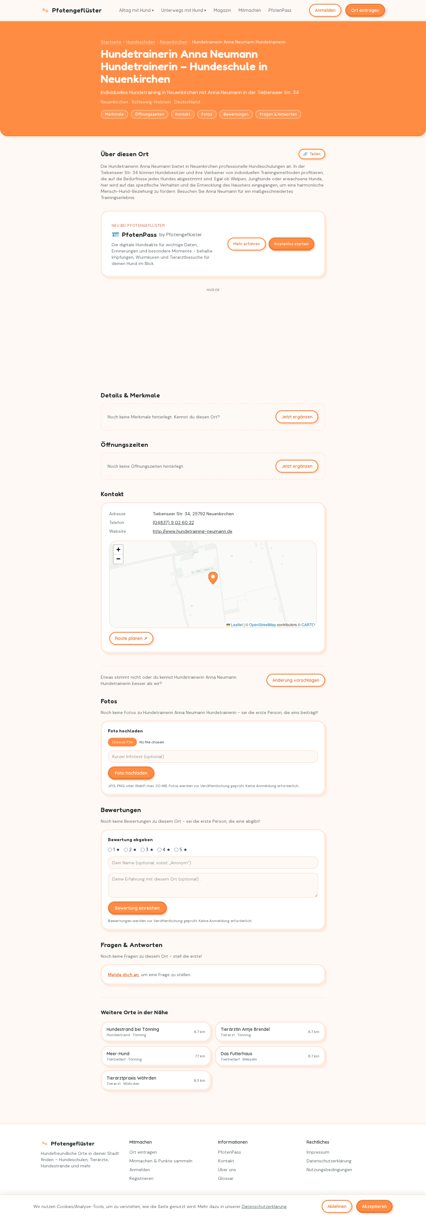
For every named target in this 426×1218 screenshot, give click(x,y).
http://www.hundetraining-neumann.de (192, 531)
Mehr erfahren (246, 244)
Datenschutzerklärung (329, 1161)
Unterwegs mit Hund (183, 10)
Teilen (312, 154)
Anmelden (325, 10)
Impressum (318, 1152)
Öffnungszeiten (149, 114)
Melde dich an (123, 974)
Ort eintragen (365, 10)
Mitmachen (250, 10)
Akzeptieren (374, 1206)
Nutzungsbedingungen (329, 1169)
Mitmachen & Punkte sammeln (160, 1161)
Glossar (226, 1178)
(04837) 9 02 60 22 (173, 522)
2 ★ (133, 849)
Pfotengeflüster (77, 10)
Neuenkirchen (173, 42)
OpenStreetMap (262, 624)
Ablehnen (336, 1206)
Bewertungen (236, 114)
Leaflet (236, 624)
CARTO (308, 624)
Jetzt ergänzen (296, 417)
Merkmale (114, 114)
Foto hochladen (131, 773)
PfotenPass (280, 10)
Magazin (222, 10)
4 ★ (167, 849)
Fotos (206, 114)
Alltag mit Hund (136, 10)
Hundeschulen (140, 42)
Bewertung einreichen (137, 908)
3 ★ (150, 849)
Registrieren (141, 1178)
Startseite (111, 42)
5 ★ (183, 849)
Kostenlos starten (291, 244)
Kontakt (182, 114)
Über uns (227, 1169)
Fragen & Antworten (278, 114)
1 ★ (116, 849)
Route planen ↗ (131, 638)
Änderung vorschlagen (295, 680)
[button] (213, 578)
